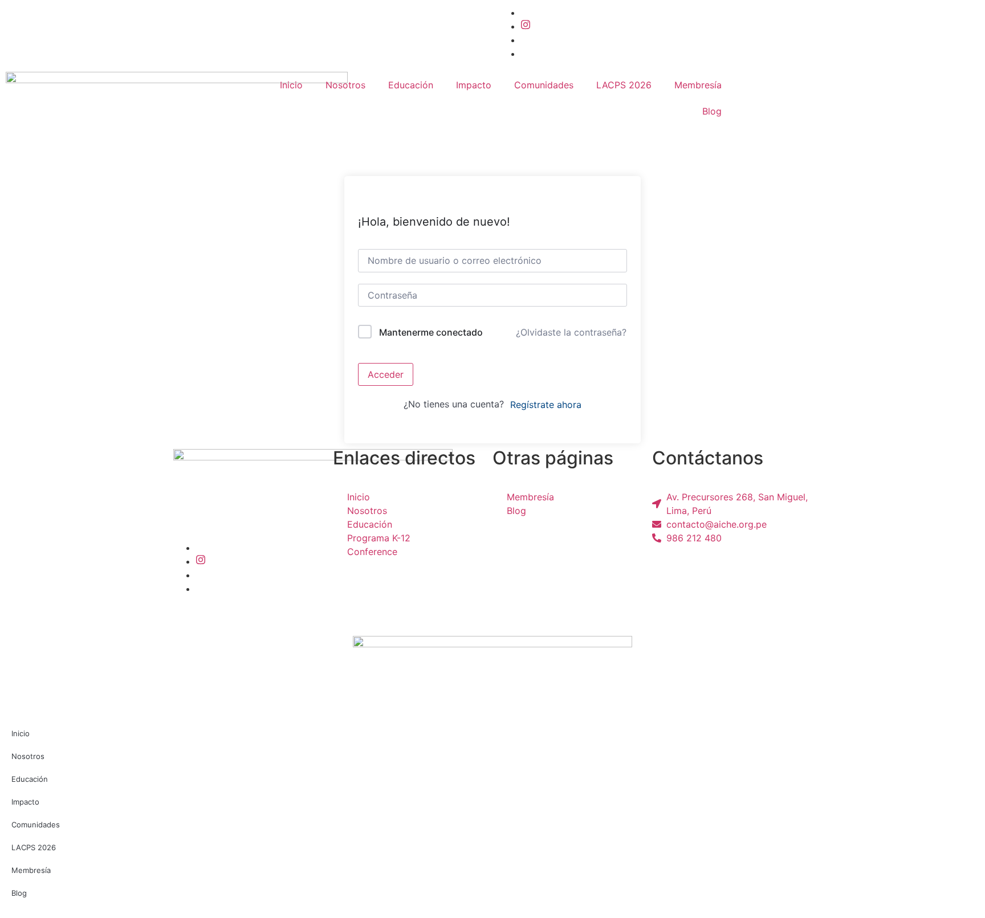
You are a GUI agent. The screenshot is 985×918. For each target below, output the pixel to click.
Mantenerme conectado (431, 332)
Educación (410, 85)
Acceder (386, 374)
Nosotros (345, 85)
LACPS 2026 (624, 85)
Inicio (291, 85)
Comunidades (543, 85)
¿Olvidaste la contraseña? (571, 332)
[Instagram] (525, 26)
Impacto (473, 85)
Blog (712, 111)
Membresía (698, 85)
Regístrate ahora (545, 404)
